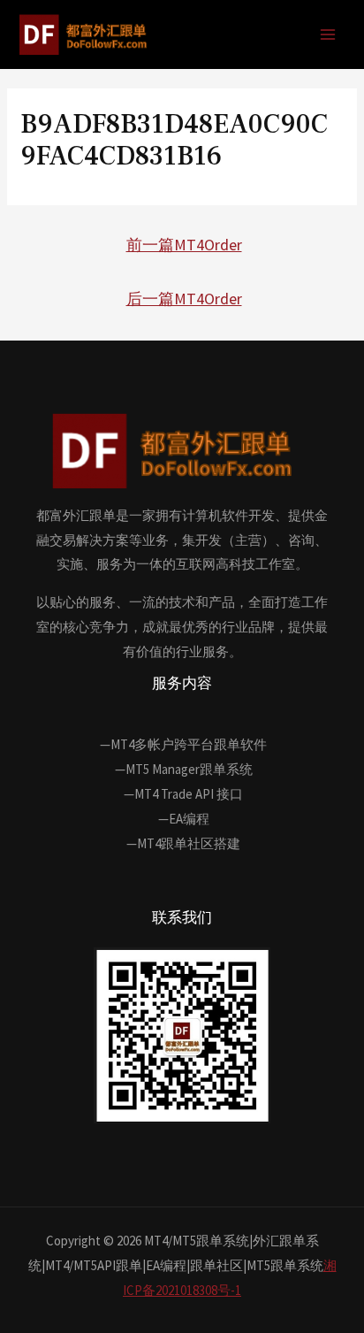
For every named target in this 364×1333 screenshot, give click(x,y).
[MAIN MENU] (328, 35)
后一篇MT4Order (184, 298)
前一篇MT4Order (184, 244)
